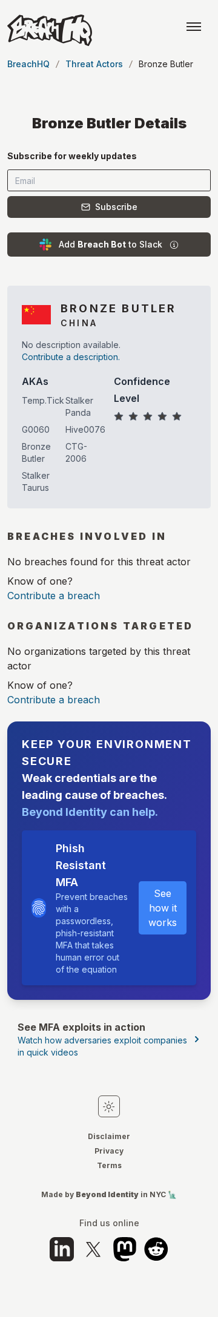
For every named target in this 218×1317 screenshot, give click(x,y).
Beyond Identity (107, 1194)
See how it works (162, 907)
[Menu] (194, 27)
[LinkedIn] (62, 1249)
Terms (109, 1165)
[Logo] (49, 30)
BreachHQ (28, 64)
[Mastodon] (125, 1249)
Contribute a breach (53, 596)
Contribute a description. (71, 357)
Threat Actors (94, 64)
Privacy (109, 1150)
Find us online (109, 1223)
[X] (93, 1249)
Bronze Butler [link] (166, 64)
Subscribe (116, 207)
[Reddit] (156, 1249)
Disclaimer (109, 1136)
